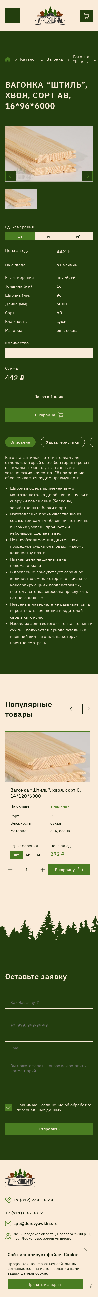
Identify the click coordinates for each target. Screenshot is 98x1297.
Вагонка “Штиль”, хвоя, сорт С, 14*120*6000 (45, 793)
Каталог (28, 59)
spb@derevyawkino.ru (35, 1223)
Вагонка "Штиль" (81, 59)
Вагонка (54, 59)
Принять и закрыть (45, 1284)
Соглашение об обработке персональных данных (54, 1107)
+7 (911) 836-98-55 (25, 1212)
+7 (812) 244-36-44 (34, 1199)
